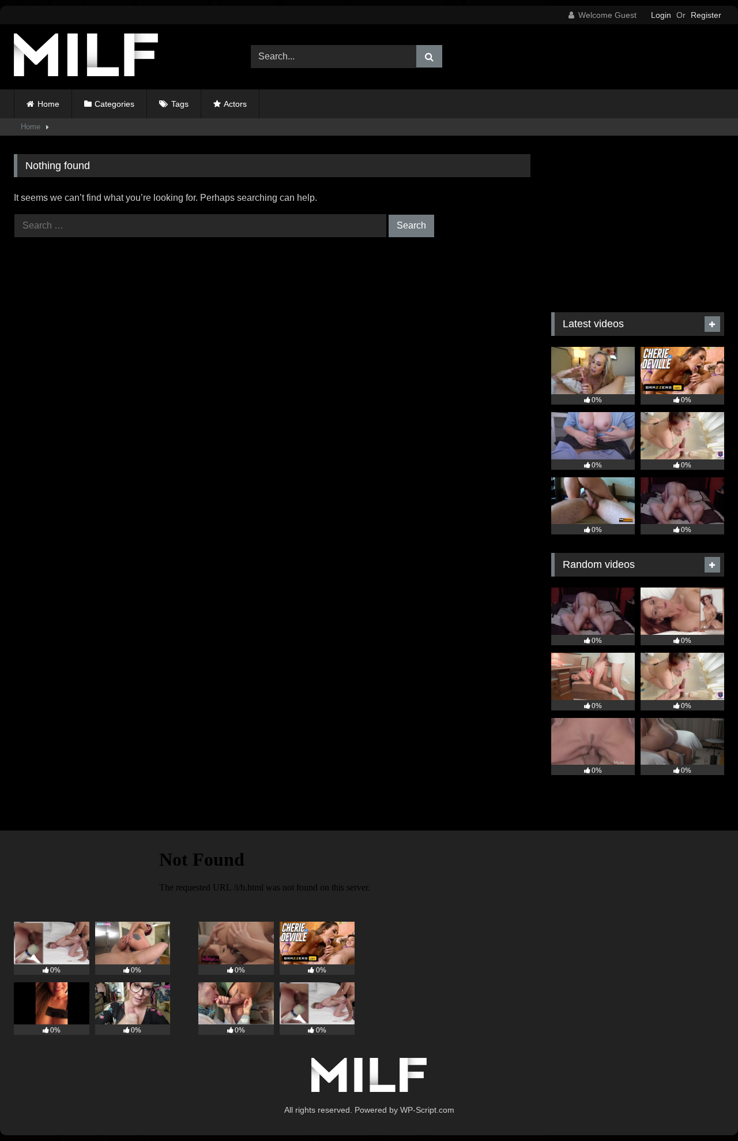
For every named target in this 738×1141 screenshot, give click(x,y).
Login (661, 15)
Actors (235, 104)
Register (706, 15)
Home (48, 104)
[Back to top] (702, 1106)
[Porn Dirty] (86, 56)
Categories (114, 104)
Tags (180, 104)
